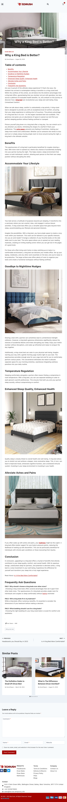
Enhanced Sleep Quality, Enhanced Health (22, 79)
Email (27, 742)
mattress (42, 543)
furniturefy (5, 798)
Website (49, 742)
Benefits (11, 69)
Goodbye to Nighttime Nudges (18, 74)
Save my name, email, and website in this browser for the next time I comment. (29, 747)
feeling (44, 593)
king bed (19, 100)
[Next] (62, 676)
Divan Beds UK (9, 51)
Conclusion (12, 83)
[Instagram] (5, 770)
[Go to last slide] (4, 676)
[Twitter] (8, 770)
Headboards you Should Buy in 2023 (15, 640)
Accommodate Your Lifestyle (18, 71)
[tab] (31, 696)
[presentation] (17, 667)
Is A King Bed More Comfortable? (26, 575)
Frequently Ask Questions (17, 86)
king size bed (10, 629)
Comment (7, 719)
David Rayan (10, 59)
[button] (2, 4)
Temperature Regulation (16, 76)
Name (5, 742)
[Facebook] (1, 770)
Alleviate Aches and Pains (17, 81)
